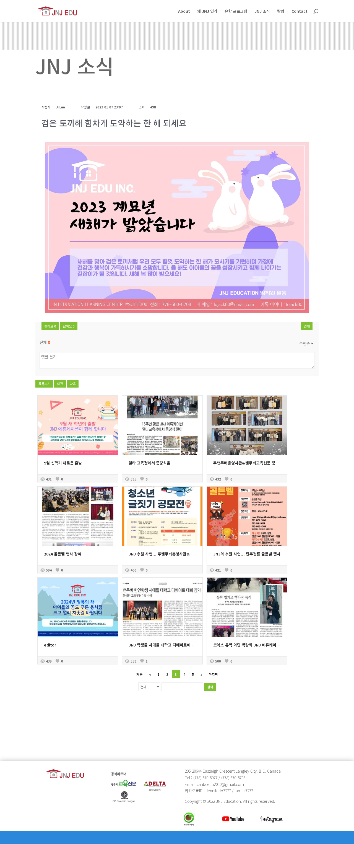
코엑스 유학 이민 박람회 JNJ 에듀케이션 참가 (250, 645)
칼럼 (280, 11)
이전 (60, 383)
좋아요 (50, 326)
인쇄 (307, 326)
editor (50, 645)
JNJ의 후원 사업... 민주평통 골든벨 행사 (246, 554)
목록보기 (44, 383)
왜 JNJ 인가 (207, 11)
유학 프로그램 (236, 11)
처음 (139, 674)
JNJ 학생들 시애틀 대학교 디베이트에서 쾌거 (165, 645)
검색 (210, 686)
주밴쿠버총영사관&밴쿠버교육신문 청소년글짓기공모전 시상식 (264, 463)
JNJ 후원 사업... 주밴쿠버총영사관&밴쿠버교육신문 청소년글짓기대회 (187, 554)
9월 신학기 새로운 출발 (63, 463)
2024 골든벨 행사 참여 (62, 554)
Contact (299, 11)
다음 (73, 383)
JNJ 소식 (262, 11)
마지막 (213, 674)
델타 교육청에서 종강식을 (149, 463)
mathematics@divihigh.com (63, 736)
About (184, 11)
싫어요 (69, 326)
